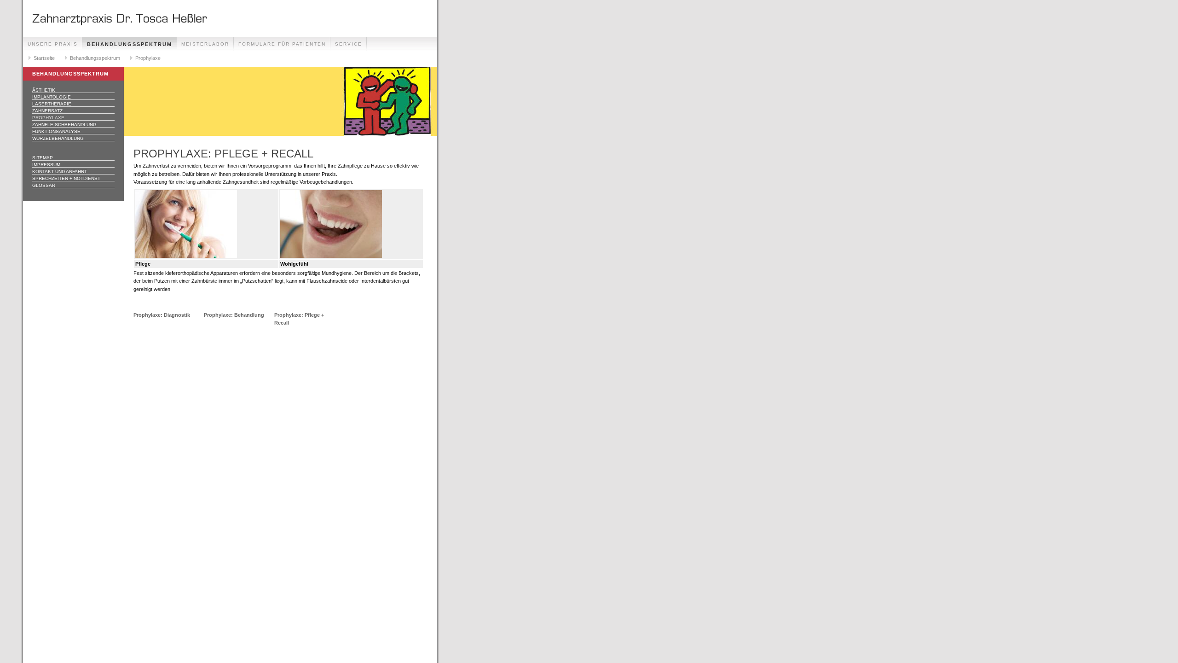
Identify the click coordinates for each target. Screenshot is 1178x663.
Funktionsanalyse (56, 131)
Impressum (46, 164)
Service (348, 44)
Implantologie (51, 96)
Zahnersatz (47, 110)
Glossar (43, 185)
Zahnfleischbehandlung (64, 124)
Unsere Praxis (53, 44)
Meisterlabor (205, 44)
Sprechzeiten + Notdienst (66, 178)
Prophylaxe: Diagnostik (161, 315)
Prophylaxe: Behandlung (234, 315)
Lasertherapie (51, 103)
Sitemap (42, 157)
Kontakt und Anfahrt (59, 171)
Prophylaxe (148, 58)
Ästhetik (43, 90)
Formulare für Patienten (282, 44)
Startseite (44, 58)
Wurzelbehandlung (58, 138)
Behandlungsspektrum (129, 44)
